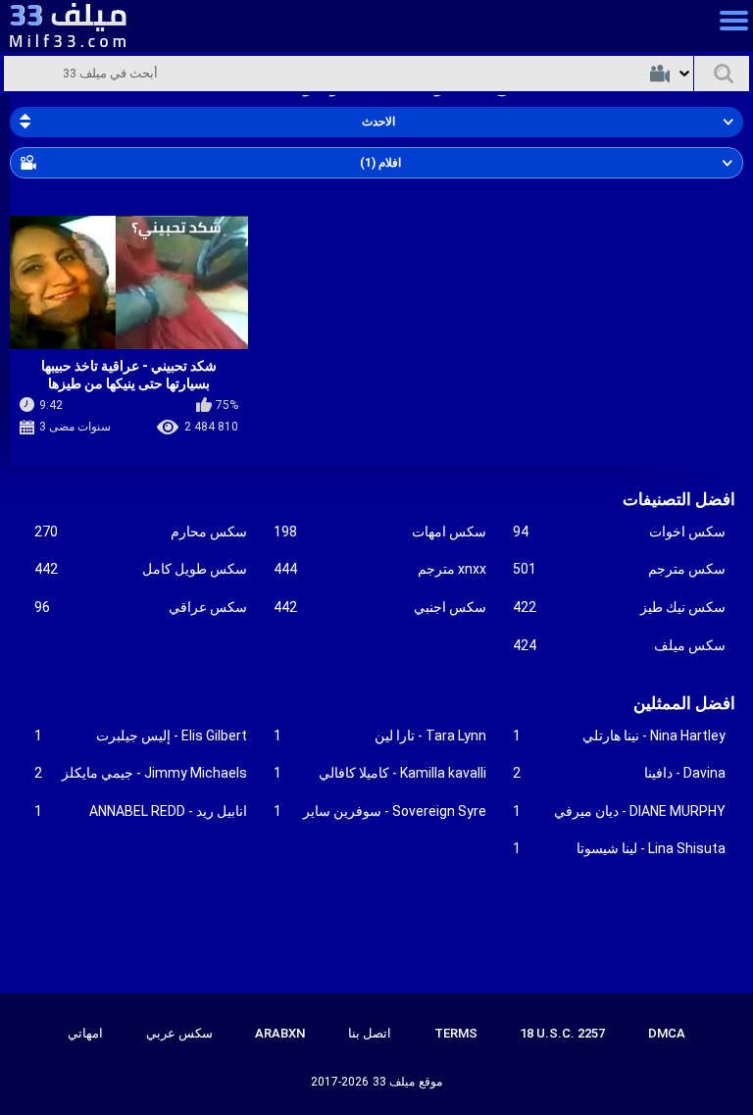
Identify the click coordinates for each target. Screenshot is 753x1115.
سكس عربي (179, 1033)
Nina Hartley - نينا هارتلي (619, 735)
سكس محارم (140, 531)
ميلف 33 (394, 1082)
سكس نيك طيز (619, 607)
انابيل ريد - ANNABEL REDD (140, 811)
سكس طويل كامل (140, 569)
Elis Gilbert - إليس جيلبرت (140, 735)
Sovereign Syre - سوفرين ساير (380, 811)
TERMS (455, 1033)
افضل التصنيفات (679, 499)
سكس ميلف (619, 645)
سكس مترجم (619, 569)
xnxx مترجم (380, 569)
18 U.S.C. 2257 (562, 1033)
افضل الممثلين (684, 703)
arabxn (280, 1033)
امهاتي (85, 1033)
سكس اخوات (619, 531)
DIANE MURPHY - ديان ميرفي (619, 811)
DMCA (666, 1033)
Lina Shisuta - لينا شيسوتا (619, 848)
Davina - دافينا (619, 773)
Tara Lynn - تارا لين (380, 735)
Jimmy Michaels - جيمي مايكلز (140, 773)
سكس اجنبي (380, 607)
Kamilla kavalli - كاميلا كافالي (380, 773)
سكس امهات (380, 531)
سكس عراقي (140, 607)
